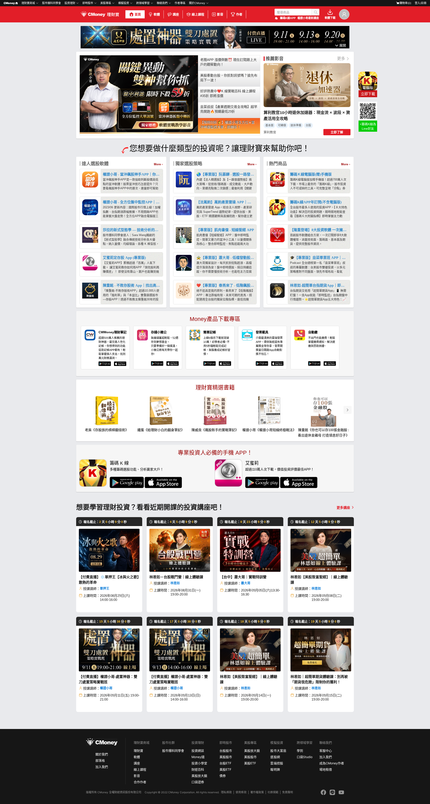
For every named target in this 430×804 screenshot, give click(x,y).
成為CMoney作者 (331, 763)
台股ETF (225, 763)
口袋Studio (304, 757)
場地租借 (325, 769)
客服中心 (325, 750)
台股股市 (225, 750)
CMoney (9, 3)
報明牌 (275, 769)
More (157, 164)
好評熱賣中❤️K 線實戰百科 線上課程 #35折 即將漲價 (228, 93)
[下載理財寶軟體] (215, 47)
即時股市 (87, 3)
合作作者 (140, 782)
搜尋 (315, 12)
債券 (222, 776)
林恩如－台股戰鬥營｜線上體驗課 (176, 577)
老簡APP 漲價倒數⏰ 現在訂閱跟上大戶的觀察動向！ (228, 62)
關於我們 (101, 754)
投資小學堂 (199, 763)
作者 (239, 14)
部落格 (100, 760)
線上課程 (198, 14)
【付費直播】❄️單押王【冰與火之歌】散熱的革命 (109, 579)
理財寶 (138, 750)
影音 (220, 14)
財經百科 (197, 769)
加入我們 (101, 767)
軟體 (157, 14)
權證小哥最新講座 (308, 18)
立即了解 (337, 132)
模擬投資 (123, 3)
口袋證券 (197, 782)
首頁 (138, 14)
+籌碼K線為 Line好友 (368, 126)
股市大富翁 (278, 750)
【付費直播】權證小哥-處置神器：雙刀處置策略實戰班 (108, 679)
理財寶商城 (28, 3)
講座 (176, 14)
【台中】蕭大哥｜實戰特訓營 (243, 577)
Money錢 (197, 757)
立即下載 (368, 94)
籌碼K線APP (288, 18)
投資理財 (69, 3)
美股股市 (225, 757)
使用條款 (241, 792)
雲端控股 (276, 763)
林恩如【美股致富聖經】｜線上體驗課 (319, 579)
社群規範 (273, 792)
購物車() (405, 3)
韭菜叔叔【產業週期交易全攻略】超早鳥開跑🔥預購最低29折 (228, 109)
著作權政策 (257, 792)
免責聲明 (287, 792)
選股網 (275, 757)
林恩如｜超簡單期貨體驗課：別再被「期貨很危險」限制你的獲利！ (319, 679)
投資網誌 (197, 750)
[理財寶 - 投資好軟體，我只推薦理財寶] (100, 14)
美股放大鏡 (199, 776)
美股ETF (225, 769)
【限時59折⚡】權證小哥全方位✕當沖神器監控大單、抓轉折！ (227, 124)
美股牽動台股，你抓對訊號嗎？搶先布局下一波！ (228, 77)
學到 (300, 750)
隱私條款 (226, 792)
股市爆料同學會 (51, 3)
